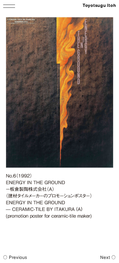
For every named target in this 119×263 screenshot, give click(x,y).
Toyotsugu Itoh (99, 5)
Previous (18, 257)
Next (105, 257)
